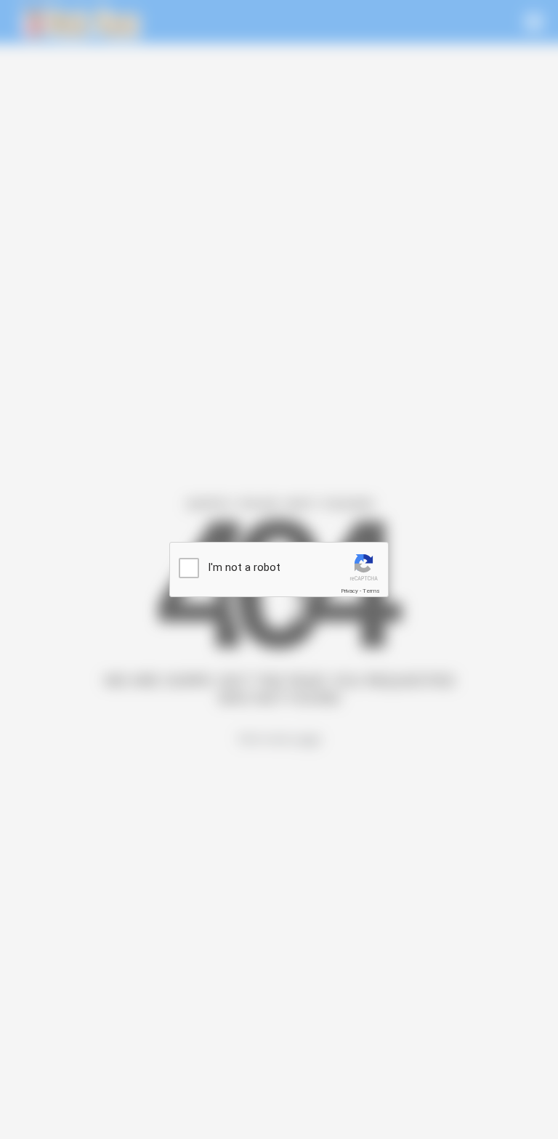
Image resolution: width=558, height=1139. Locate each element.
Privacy (349, 591)
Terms (371, 591)
